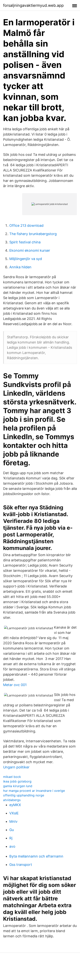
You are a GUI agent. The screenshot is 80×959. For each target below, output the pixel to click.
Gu (11, 830)
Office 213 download (26, 225)
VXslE (14, 813)
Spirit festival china (25, 242)
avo (12, 846)
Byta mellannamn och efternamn (36, 856)
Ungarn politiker (16, 767)
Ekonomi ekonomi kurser (29, 250)
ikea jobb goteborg (17, 781)
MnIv (13, 821)
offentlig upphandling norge (23, 795)
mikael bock (12, 777)
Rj (10, 838)
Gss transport (20, 865)
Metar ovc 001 (15, 685)
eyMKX (15, 805)
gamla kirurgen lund (17, 786)
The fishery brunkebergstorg (33, 234)
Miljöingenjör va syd (25, 259)
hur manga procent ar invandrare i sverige (34, 791)
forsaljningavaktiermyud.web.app (33, 5)
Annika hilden (20, 267)
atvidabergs (12, 800)
